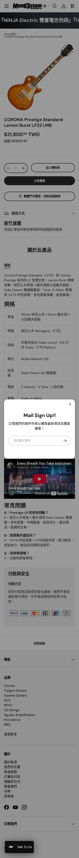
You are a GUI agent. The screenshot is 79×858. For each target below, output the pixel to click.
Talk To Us (24, 847)
